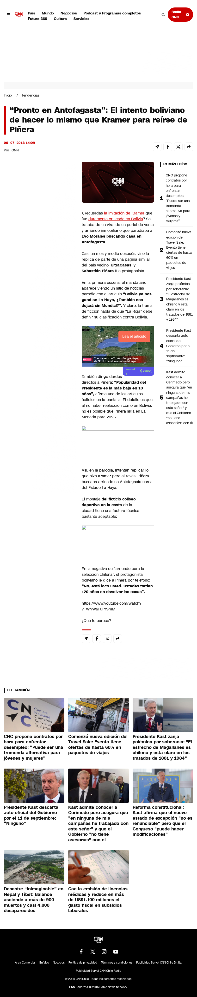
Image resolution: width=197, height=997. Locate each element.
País (31, 13)
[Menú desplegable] (8, 14)
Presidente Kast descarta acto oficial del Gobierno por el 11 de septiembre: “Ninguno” (178, 345)
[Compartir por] (189, 146)
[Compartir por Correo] (157, 146)
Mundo (48, 13)
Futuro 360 (37, 18)
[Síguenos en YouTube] (116, 952)
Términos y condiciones (116, 963)
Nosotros (59, 963)
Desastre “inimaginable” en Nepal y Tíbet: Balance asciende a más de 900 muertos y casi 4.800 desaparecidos (33, 900)
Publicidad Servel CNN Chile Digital (159, 963)
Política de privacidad (82, 963)
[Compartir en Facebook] (167, 146)
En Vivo (44, 963)
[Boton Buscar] (163, 14)
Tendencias (30, 95)
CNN (15, 150)
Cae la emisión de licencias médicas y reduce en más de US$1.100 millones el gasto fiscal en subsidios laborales (98, 900)
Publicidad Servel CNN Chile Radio (98, 971)
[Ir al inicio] (19, 15)
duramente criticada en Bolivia (115, 219)
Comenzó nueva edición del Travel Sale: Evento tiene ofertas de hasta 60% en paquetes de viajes (179, 250)
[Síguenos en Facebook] (81, 952)
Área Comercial (25, 963)
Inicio (8, 95)
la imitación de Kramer (124, 213)
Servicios (81, 18)
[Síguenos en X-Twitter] (93, 952)
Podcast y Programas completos (112, 13)
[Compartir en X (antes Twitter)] (178, 146)
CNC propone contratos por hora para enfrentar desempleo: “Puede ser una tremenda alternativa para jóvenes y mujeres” (178, 198)
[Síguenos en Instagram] (104, 952)
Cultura (60, 18)
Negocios (69, 13)
